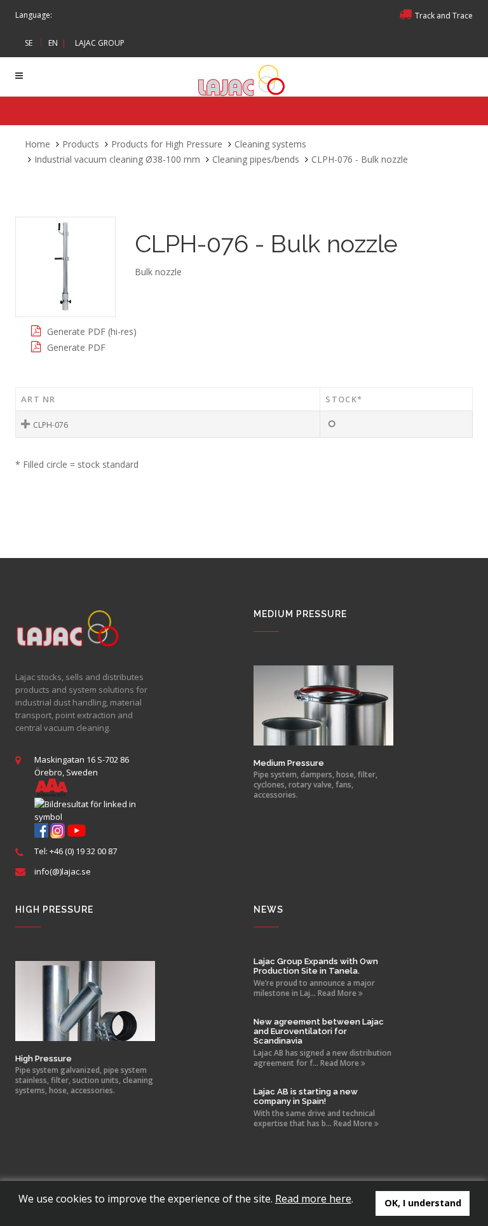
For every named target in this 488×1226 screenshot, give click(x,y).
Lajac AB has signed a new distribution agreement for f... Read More (322, 1058)
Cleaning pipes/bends (255, 159)
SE (28, 42)
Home (37, 144)
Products (80, 144)
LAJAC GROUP (100, 42)
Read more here (313, 1199)
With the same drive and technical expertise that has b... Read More (314, 1118)
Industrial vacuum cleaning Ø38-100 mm (117, 159)
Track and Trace (444, 15)
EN (53, 42)
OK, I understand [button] (422, 1203)
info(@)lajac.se (62, 871)
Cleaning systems (270, 144)
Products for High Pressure (166, 144)
